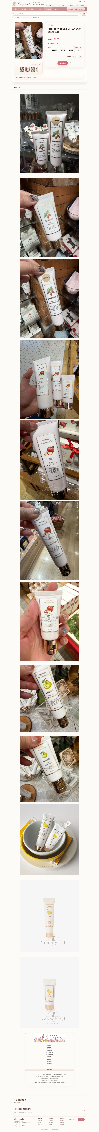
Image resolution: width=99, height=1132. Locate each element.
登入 (80, 2)
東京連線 (24, 9)
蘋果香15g (54, 51)
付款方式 (40, 1122)
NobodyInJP (19, 1119)
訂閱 (81, 1119)
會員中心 (62, 1120)
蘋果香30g (63, 51)
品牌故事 (51, 1120)
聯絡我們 (51, 1124)
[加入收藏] (70, 63)
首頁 (16, 9)
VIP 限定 (48, 9)
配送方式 (40, 1124)
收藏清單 (62, 1124)
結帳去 (81, 9)
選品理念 (51, 1122)
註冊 (84, 2)
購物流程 (40, 1120)
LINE (23, 1125)
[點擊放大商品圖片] (29, 40)
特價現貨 (40, 9)
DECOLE (56, 9)
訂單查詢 (62, 1122)
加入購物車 (63, 63)
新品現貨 (32, 9)
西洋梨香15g (72, 51)
